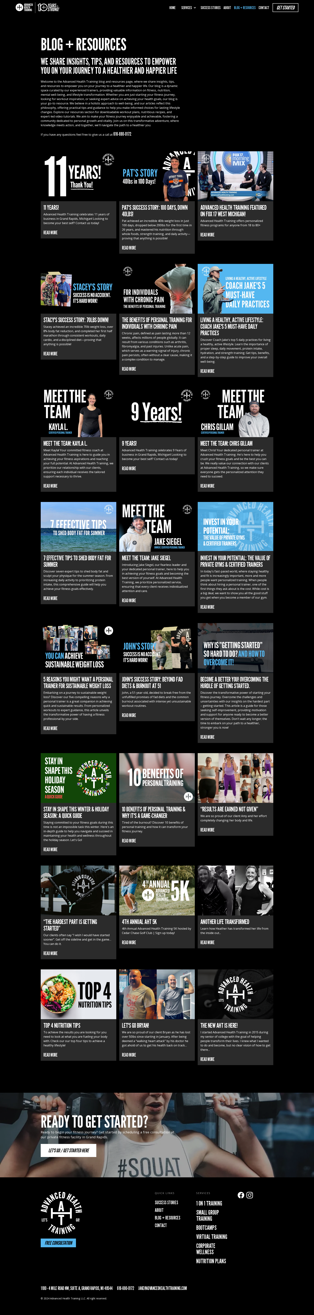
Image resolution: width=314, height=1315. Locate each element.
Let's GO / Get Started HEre (68, 1150)
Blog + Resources (245, 7)
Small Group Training (207, 1215)
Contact (264, 7)
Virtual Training (211, 1236)
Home (172, 7)
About (227, 7)
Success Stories (211, 7)
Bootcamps (206, 1227)
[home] (37, 7)
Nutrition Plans (211, 1261)
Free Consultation (58, 1243)
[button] (188, 7)
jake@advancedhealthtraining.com (162, 1288)
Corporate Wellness (205, 1249)
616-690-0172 (122, 134)
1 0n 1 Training (209, 1203)
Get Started (285, 8)
